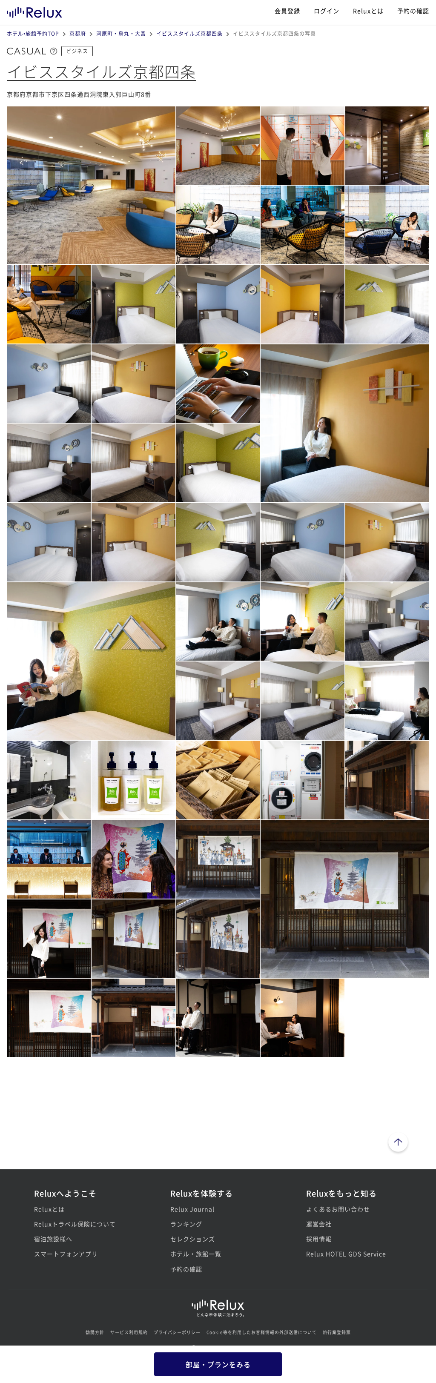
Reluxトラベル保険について (75, 1224)
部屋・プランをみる (218, 1364)
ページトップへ (398, 1143)
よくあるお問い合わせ (338, 1209)
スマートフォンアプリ (66, 1253)
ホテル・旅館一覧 (195, 1253)
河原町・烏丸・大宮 (121, 33)
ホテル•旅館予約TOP (33, 33)
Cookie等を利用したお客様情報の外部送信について (262, 1332)
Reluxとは (368, 10)
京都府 (77, 33)
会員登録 (287, 10)
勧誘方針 (95, 1332)
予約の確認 (413, 10)
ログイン (326, 10)
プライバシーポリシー (177, 1332)
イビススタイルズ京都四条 (189, 33)
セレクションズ (192, 1238)
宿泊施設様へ (53, 1238)
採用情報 (319, 1238)
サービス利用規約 (129, 1332)
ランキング (186, 1224)
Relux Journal (192, 1209)
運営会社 (319, 1224)
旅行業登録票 (337, 1332)
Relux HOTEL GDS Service (346, 1253)
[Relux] (34, 10)
